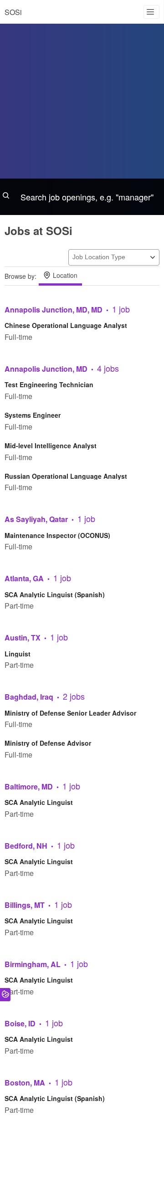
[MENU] (151, 12)
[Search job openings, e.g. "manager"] (82, 197)
